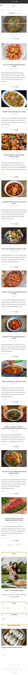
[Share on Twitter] (14, 38)
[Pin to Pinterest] (15, 38)
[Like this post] (10, 38)
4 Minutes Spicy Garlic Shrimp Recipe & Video (14, 155)
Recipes (8, 10)
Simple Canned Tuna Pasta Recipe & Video (14, 24)
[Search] (26, 6)
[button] (3, 639)
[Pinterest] (14, 1)
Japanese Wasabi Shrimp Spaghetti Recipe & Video (14, 472)
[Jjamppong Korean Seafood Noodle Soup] (14, 188)
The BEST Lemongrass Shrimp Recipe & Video (14, 292)
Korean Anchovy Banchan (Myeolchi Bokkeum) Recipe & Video (14, 427)
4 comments (14, 36)
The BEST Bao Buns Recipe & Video (11, 647)
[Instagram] (12, 665)
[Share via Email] (17, 38)
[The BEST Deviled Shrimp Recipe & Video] (14, 323)
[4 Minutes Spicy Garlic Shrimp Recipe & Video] (14, 141)
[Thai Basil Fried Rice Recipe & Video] (14, 235)
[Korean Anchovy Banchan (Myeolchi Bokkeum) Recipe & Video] (14, 413)
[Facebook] (9, 665)
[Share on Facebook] (12, 38)
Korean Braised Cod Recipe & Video (14, 381)
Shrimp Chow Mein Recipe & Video (14, 112)
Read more (4, 84)
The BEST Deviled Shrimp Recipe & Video (14, 337)
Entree (14, 10)
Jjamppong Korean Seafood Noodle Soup (14, 202)
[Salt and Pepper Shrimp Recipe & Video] (14, 51)
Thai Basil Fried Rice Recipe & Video (14, 249)
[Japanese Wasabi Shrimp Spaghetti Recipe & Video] (14, 458)
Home (2, 10)
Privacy (3, 655)
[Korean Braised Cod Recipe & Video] (14, 368)
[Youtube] (16, 1)
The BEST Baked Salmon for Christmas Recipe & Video (14, 519)
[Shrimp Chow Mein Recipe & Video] (14, 98)
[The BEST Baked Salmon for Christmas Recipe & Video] (14, 505)
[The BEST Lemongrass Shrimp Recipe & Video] (14, 279)
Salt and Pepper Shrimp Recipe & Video (14, 65)
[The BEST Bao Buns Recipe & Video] (14, 637)
